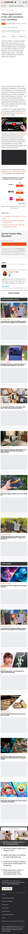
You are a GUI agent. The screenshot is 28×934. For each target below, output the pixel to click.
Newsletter (23, 36)
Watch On (5, 129)
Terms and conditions (7, 901)
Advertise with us (6, 911)
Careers (4, 918)
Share (5, 36)
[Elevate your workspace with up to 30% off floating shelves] (14, 838)
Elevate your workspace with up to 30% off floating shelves (14, 843)
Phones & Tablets (10, 10)
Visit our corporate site (13, 884)
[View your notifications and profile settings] (15, 2)
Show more (21, 203)
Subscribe (20, 2)
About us (4, 894)
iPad (19, 43)
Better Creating (20, 134)
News (3, 23)
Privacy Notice (21, 250)
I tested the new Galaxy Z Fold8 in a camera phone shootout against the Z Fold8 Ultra (14, 863)
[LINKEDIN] (10, 275)
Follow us (16, 36)
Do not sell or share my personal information (13, 921)
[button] (26, 2)
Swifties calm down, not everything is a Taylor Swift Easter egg (14, 856)
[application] (14, 157)
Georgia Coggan (11, 23)
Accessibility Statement (7, 914)
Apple (6, 41)
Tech (3, 10)
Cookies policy (5, 908)
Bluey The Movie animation (16, 6)
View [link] (20, 185)
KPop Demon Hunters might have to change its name (14, 849)
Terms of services (19, 248)
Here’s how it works (16, 31)
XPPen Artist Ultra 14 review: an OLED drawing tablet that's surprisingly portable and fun (13, 872)
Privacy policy (5, 904)
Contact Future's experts (8, 898)
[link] (5, 184)
